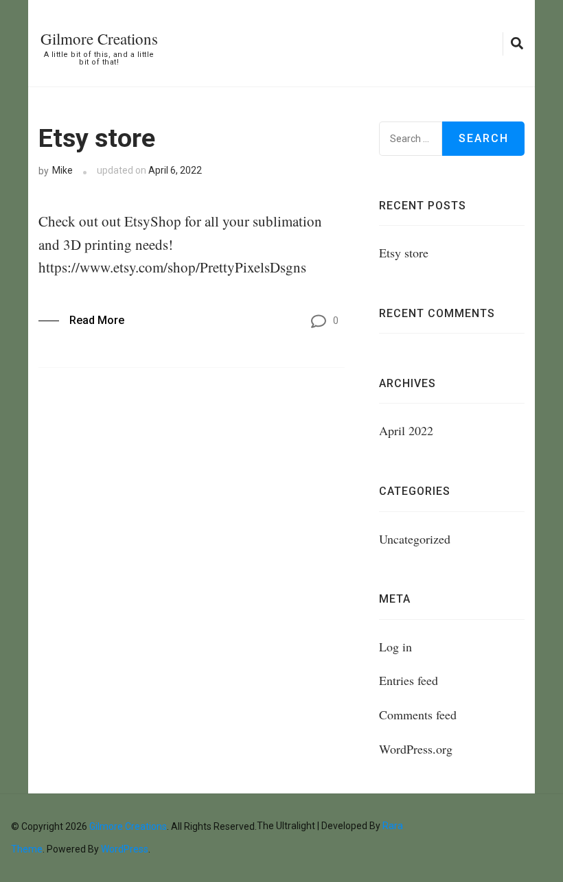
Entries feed (408, 680)
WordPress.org (415, 749)
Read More (96, 320)
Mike (62, 170)
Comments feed (418, 714)
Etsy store (96, 138)
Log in (395, 646)
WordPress (124, 849)
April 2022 (406, 430)
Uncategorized (414, 539)
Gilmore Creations (99, 38)
